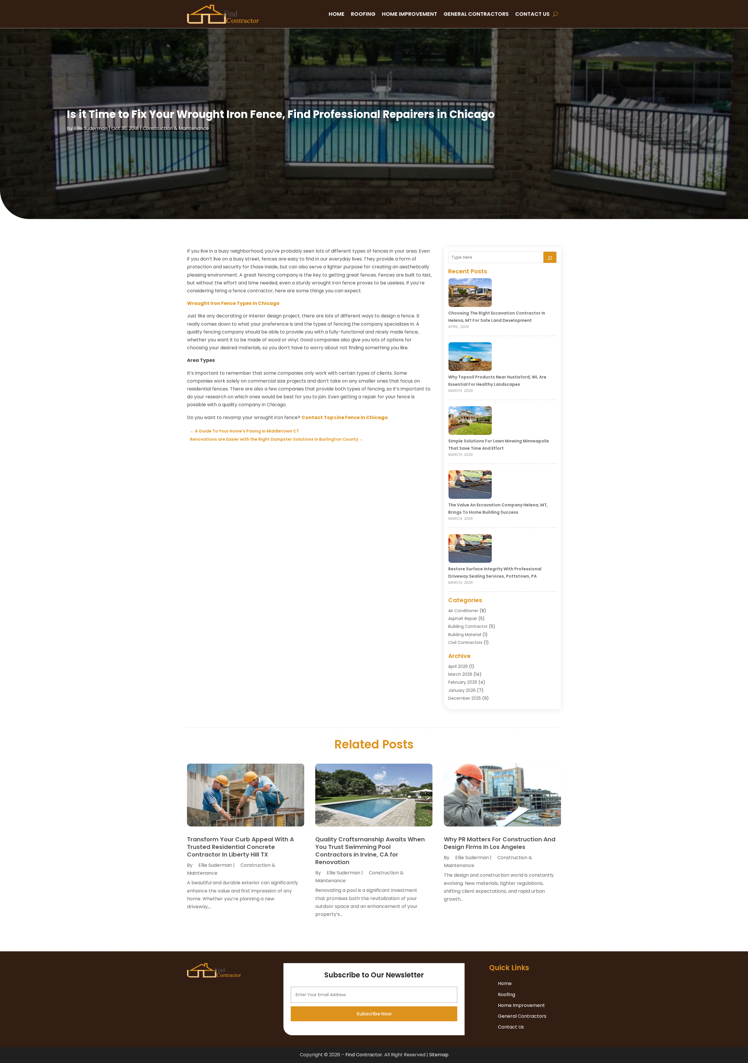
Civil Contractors (465, 642)
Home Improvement (409, 14)
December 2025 (464, 698)
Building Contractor (468, 626)
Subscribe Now (374, 1013)
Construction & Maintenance (176, 128)
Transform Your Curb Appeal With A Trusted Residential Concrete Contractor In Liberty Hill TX (240, 847)
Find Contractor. (364, 1054)
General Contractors (476, 14)
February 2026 (462, 682)
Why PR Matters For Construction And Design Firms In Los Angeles (499, 843)
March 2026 (460, 674)
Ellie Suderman (91, 128)
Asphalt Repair (462, 618)
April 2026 (458, 666)
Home (336, 14)
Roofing (363, 14)
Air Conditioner (463, 611)
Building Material (464, 635)
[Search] (550, 257)
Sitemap (439, 1054)
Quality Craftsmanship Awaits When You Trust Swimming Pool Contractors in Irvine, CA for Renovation (370, 850)
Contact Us (532, 14)
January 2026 (462, 690)
